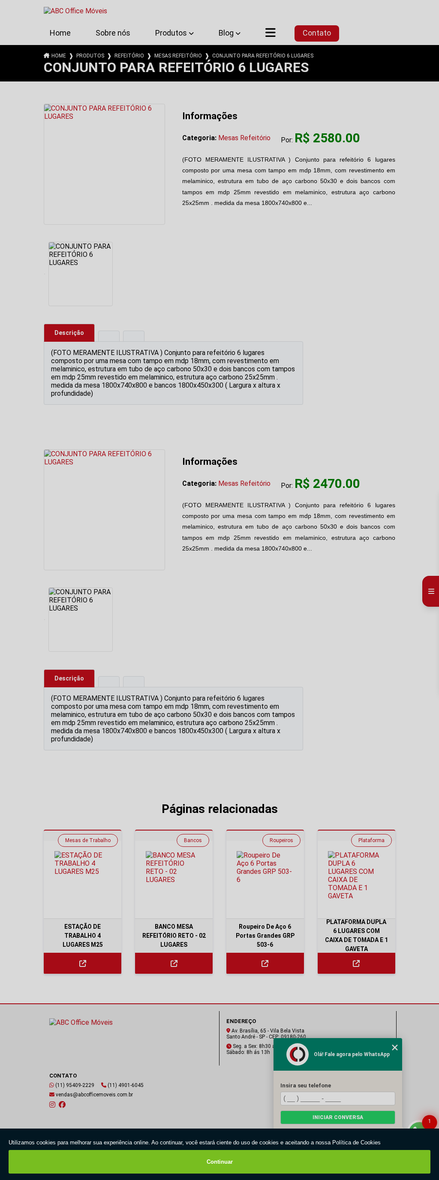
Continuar (220, 1162)
